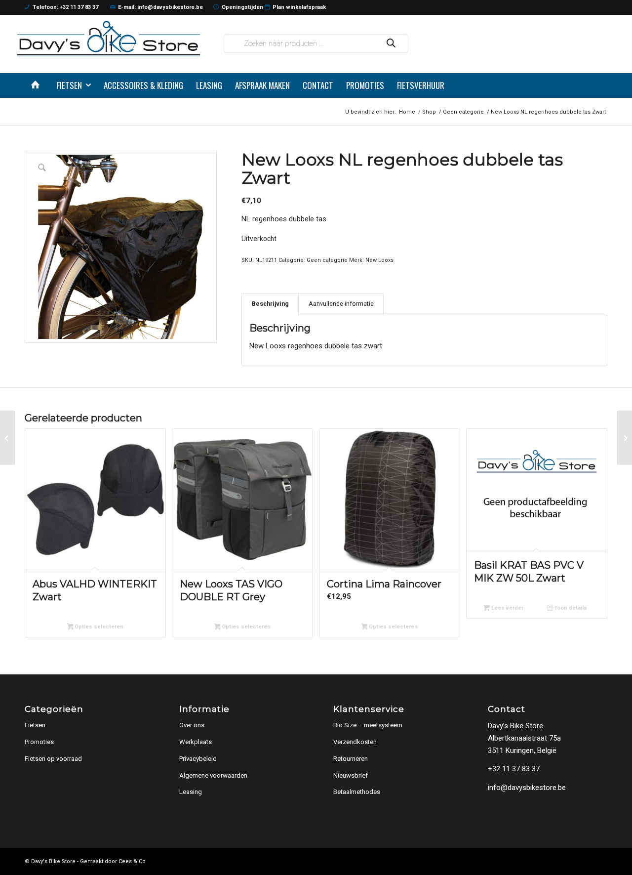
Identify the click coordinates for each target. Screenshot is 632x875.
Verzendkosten (355, 742)
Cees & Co (132, 861)
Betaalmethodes (356, 791)
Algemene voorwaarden (213, 775)
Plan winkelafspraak (299, 7)
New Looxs (379, 260)
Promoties (39, 742)
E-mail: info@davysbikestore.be (160, 7)
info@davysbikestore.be (527, 787)
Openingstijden (242, 7)
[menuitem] (37, 85)
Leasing (190, 791)
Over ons (191, 725)
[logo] (108, 38)
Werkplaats (195, 742)
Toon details (570, 608)
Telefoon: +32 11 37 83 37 (65, 7)
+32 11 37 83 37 (514, 768)
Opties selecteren (98, 627)
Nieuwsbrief (350, 775)
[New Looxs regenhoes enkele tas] (7, 438)
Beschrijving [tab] (270, 303)
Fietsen (35, 725)
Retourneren (350, 758)
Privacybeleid (198, 758)
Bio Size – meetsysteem (367, 725)
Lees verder (506, 608)
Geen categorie (327, 260)
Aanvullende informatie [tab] (341, 303)
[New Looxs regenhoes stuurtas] (624, 438)
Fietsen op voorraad (53, 758)
